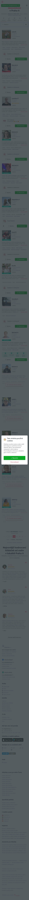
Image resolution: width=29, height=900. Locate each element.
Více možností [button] (14, 462)
